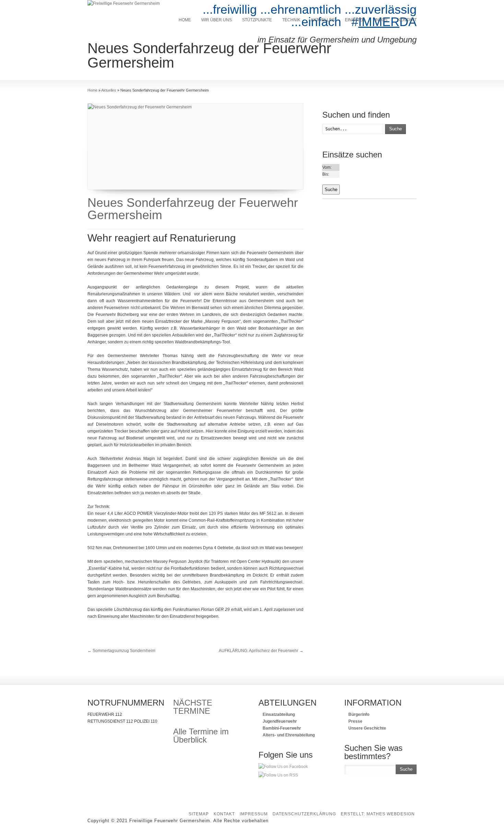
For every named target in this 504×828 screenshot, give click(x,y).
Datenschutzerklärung (304, 814)
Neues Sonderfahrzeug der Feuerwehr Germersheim (192, 209)
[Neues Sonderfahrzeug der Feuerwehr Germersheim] (195, 146)
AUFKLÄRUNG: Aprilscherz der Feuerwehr (261, 650)
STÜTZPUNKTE (257, 19)
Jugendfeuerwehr (279, 721)
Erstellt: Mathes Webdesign (378, 814)
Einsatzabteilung (278, 714)
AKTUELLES (323, 19)
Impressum (254, 814)
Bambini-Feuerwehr (281, 728)
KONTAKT (407, 19)
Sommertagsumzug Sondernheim (121, 650)
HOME (185, 19)
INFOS (381, 19)
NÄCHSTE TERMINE (192, 706)
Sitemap (199, 814)
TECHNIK (291, 19)
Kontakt (224, 814)
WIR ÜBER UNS (216, 19)
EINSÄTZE (355, 19)
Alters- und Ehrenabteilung (288, 735)
